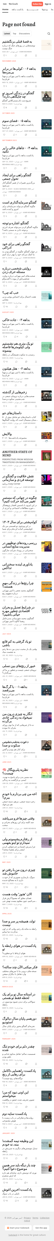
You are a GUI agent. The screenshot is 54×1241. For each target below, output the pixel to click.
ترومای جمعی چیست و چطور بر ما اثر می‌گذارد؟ (19, 671)
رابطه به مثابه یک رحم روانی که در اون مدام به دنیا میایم (19, 930)
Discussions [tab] (24, 33)
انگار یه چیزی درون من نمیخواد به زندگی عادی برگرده (17, 717)
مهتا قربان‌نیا (18, 104)
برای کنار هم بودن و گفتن (13, 749)
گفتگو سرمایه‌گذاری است (19, 202)
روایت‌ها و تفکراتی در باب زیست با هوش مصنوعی (17, 1119)
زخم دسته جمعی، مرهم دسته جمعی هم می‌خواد (18, 803)
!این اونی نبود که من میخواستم (15, 1094)
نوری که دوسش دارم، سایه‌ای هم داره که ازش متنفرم (19, 1174)
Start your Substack (19, 1227)
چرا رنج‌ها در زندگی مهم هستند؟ (18, 584)
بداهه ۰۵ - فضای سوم (16, 121)
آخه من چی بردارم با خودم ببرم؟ (19, 795)
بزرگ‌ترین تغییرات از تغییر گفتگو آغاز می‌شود (18, 184)
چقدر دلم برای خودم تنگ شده (18, 1048)
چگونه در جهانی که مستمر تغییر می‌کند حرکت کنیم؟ (19, 499)
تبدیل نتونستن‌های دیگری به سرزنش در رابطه (19, 1150)
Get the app (41, 1227)
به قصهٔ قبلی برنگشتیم (17, 41)
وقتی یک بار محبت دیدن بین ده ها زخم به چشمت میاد (19, 650)
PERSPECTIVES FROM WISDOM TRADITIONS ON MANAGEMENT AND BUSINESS (18, 461)
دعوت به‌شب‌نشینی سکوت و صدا (15, 743)
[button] (5, 9)
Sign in (48, 4)
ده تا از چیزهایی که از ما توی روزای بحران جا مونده (18, 726)
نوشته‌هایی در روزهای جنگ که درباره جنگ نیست (18, 47)
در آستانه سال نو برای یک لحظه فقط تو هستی (18, 996)
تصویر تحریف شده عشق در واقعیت (18, 1099)
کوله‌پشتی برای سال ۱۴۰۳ (19, 522)
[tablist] (17, 33)
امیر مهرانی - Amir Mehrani (21, 52)
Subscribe (37, 4)
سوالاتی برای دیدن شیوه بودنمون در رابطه (18, 1003)
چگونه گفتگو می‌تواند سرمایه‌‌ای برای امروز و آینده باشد (18, 207)
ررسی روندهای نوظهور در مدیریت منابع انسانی (19, 544)
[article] (27, 48)
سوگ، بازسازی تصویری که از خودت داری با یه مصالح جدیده (18, 878)
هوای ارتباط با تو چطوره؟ (13, 953)
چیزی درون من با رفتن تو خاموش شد (18, 871)
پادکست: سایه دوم (14, 1114)
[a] (46, 72)
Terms (35, 1217)
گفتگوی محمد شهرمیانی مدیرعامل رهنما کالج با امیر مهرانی (18, 620)
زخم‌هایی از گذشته (14, 392)
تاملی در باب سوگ (10, 1193)
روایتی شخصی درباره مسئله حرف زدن (16, 270)
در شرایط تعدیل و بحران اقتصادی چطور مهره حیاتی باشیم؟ (18, 611)
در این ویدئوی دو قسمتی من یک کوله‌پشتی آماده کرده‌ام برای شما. (17, 527)
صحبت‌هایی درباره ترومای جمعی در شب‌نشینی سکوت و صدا (18, 397)
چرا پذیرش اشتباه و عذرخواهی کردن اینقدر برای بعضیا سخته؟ (18, 848)
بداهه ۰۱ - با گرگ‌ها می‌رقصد (14, 688)
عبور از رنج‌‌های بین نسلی (19, 666)
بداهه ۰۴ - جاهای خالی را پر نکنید (20, 149)
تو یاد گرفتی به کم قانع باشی (16, 643)
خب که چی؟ (10, 293)
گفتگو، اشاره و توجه (15, 223)
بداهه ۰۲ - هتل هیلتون (16, 369)
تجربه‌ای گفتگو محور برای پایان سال (18, 1026)
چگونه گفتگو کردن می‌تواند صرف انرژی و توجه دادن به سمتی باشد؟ (20, 228)
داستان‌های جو (11, 413)
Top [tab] (14, 33)
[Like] (4, 134)
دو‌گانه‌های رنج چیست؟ (12, 1078)
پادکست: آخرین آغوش (17, 1190)
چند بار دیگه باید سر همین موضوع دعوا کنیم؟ (19, 1167)
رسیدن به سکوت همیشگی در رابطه (18, 354)
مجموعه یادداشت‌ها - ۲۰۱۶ (14, 437)
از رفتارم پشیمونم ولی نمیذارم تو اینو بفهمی (17, 840)
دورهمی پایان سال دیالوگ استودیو (19, 1020)
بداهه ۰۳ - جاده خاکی (16, 320)
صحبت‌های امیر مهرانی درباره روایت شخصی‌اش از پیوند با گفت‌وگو (18, 277)
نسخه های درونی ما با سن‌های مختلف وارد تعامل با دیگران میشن (19, 972)
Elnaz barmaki (20, 189)
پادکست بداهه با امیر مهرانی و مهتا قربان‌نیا (18, 77)
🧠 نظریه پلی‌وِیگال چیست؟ (15, 771)
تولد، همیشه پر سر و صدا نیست (18, 923)
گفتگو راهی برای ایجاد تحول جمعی (16, 176)
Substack (12, 1235)
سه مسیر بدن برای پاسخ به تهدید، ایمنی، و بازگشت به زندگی (17, 778)
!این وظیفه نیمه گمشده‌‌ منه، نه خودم (17, 1142)
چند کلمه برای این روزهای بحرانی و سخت (18, 823)
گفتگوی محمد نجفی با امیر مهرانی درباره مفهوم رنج (17, 592)
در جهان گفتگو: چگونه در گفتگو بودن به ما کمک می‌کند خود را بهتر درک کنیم (19, 253)
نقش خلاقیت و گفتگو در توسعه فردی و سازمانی (18, 478)
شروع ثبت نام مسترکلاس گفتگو (16, 100)
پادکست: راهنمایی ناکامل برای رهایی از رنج (19, 1072)
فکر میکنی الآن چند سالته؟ (19, 967)
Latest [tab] (7, 33)
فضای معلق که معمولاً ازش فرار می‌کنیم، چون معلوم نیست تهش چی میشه (18, 899)
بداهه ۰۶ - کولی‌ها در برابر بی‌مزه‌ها (19, 70)
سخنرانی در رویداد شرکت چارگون (17, 550)
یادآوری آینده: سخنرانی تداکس (17, 566)
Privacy (27, 1217)
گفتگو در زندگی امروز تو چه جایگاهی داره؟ (18, 94)
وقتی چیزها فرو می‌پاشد (18, 818)
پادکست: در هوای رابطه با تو (19, 947)
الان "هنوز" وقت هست (17, 894)
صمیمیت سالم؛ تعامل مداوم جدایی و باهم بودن (18, 1055)
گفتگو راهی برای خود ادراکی (16, 245)
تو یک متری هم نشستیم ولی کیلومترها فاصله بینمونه (17, 347)
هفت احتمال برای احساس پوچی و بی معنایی (19, 298)
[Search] (49, 33)
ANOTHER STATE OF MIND (17, 453)
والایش (7, 434)
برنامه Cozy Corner (11, 483)
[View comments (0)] (16, 55)
